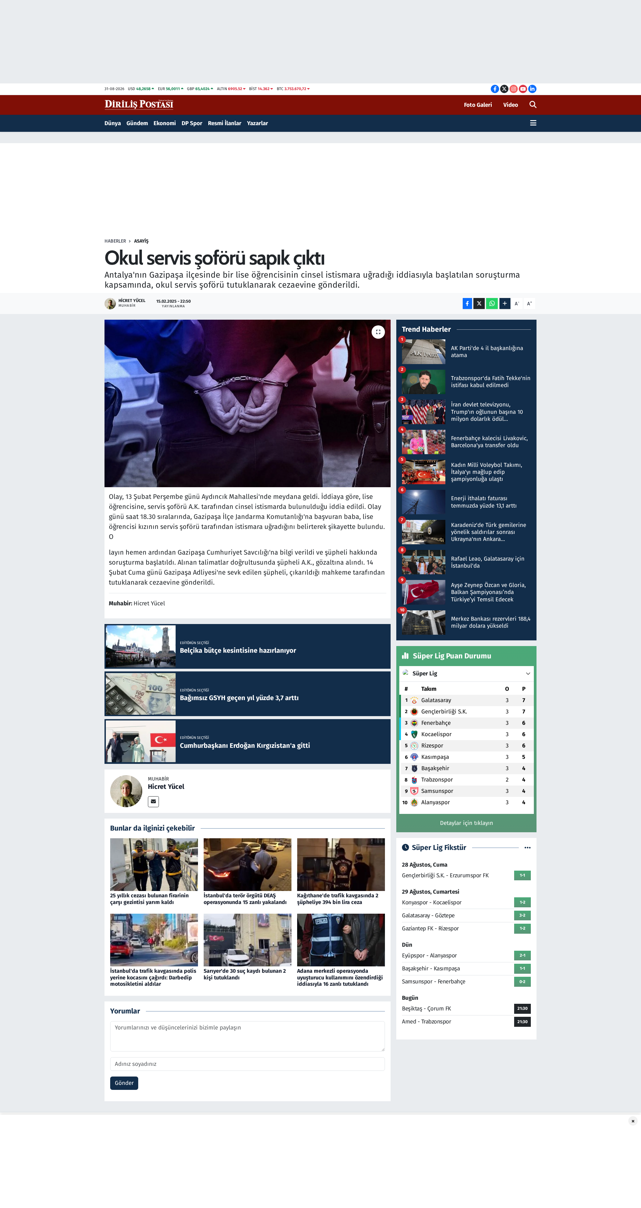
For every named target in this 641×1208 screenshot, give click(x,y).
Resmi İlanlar (224, 123)
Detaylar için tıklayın (466, 823)
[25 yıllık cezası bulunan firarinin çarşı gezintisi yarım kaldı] (154, 864)
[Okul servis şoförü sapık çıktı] (247, 403)
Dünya (112, 123)
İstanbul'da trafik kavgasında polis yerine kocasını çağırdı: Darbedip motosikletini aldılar (153, 977)
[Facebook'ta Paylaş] (467, 303)
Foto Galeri (478, 104)
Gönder (124, 1083)
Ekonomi (165, 123)
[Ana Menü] (533, 123)
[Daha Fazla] (504, 303)
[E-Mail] (153, 801)
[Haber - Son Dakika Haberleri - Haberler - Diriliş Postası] (139, 104)
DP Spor (192, 123)
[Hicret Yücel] (126, 790)
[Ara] (533, 105)
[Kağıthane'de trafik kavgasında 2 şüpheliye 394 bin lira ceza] (341, 864)
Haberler (115, 241)
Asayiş (141, 241)
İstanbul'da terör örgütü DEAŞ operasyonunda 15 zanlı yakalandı (245, 898)
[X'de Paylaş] (479, 303)
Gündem (137, 123)
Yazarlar (257, 123)
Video (510, 104)
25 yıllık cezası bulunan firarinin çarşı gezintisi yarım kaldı (149, 898)
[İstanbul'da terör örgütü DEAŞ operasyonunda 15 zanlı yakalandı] (247, 864)
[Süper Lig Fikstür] (527, 847)
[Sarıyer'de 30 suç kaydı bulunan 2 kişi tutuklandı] (247, 939)
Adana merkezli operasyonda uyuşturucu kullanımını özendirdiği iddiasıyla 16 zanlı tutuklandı (340, 977)
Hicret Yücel (166, 787)
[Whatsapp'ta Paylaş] (492, 303)
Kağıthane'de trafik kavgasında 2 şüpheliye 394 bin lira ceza (337, 898)
